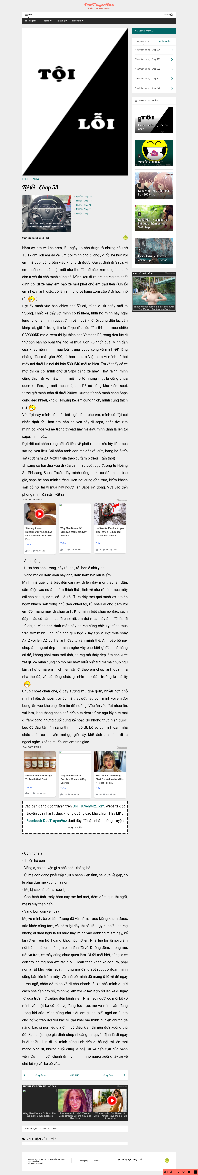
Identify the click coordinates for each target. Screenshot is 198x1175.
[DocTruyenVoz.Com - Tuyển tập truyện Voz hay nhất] (99, 8)
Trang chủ (32, 21)
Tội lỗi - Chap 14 (83, 200)
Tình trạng (76, 21)
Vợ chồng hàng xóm (150, 161)
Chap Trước (41, 1075)
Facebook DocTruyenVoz (46, 821)
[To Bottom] (183, 1172)
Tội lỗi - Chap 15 (83, 196)
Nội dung (61, 21)
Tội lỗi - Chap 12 (83, 209)
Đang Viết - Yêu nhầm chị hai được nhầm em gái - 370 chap (154, 223)
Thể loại (45, 21)
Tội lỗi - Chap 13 (83, 205)
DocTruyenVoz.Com (88, 806)
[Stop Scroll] (195, 1172)
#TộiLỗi (35, 179)
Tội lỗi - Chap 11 (83, 213)
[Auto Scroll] (189, 1172)
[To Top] (178, 1172)
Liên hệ (97, 1161)
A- (172, 1172)
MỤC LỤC (74, 1075)
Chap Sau (108, 1075)
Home (25, 179)
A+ (166, 1172)
